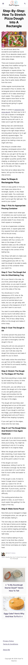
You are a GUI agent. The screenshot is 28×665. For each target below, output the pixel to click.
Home (3, 557)
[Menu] (3, 3)
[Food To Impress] (14, 3)
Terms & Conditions (10, 644)
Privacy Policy (8, 641)
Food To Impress (11, 553)
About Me (6, 650)
